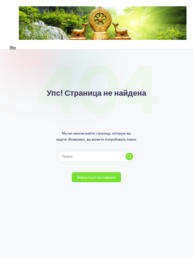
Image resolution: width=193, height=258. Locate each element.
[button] (129, 156)
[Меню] (12, 47)
